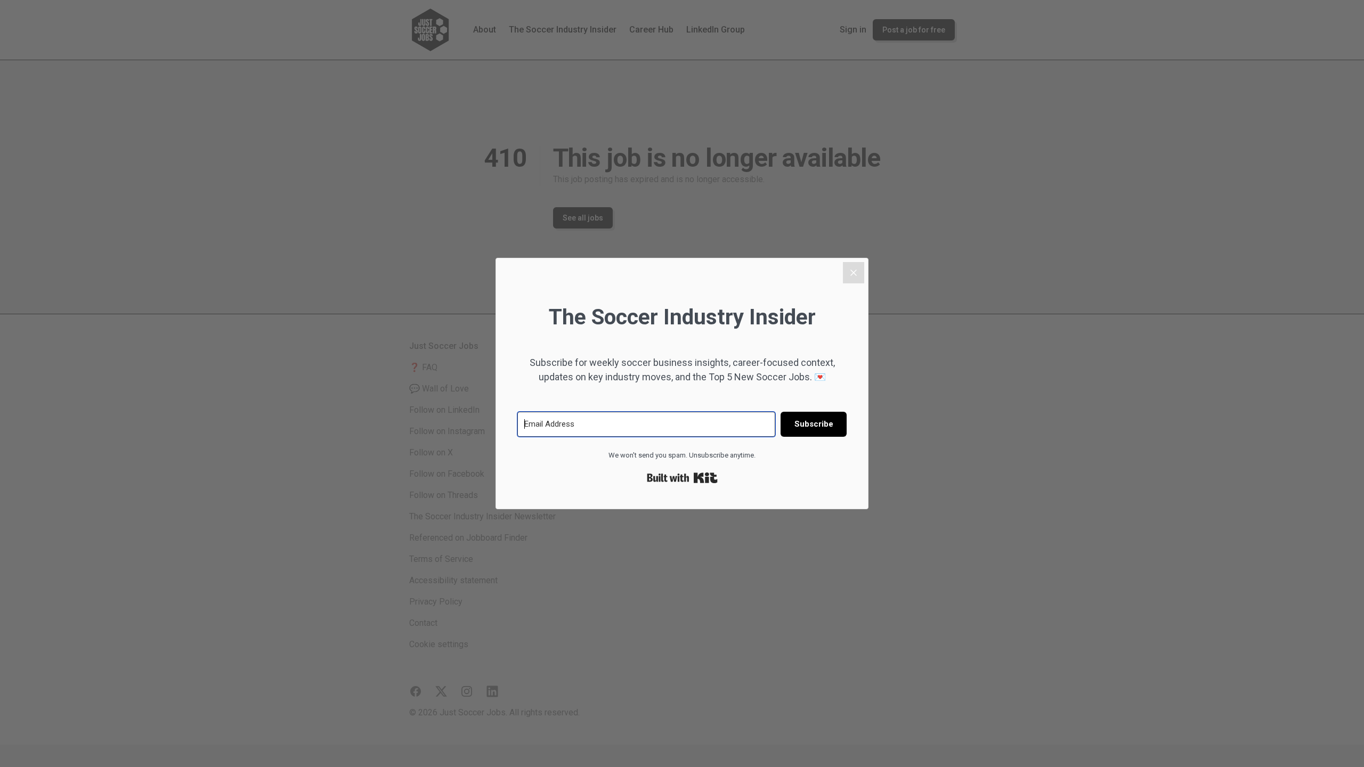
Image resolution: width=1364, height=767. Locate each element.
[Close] (853, 272)
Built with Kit (682, 477)
